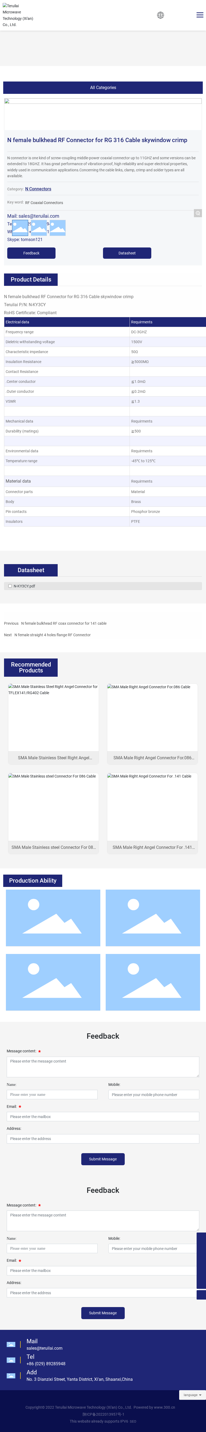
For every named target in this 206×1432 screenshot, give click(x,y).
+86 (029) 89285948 (46, 1363)
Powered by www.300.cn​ (154, 1407)
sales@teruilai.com (44, 1348)
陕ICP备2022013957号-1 (103, 1414)
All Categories (103, 87)
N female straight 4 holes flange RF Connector (52, 635)
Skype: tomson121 (25, 239)
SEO (133, 1421)
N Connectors (38, 188)
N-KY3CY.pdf (24, 586)
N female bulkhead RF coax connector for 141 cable (63, 623)
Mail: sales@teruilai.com (33, 216)
